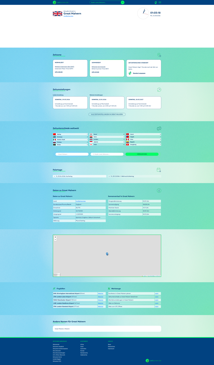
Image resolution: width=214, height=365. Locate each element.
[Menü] (160, 2)
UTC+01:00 (95, 72)
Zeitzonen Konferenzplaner (60, 348)
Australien (83, 348)
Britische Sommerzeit (98, 67)
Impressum (111, 348)
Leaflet (144, 276)
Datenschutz (111, 346)
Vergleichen (142, 154)
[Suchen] (122, 2)
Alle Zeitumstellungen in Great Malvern (107, 114)
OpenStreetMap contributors (154, 276)
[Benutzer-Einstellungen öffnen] (155, 2)
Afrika (82, 344)
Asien (82, 346)
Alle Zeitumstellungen (59, 352)
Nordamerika (84, 352)
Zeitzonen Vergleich (58, 346)
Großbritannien (68, 16)
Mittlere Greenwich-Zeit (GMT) (64, 66)
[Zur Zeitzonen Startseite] (60, 2)
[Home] (153, 360)
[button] (107, 254)
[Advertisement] (107, 35)
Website (100, 293)
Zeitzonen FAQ (57, 361)
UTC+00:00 (59, 72)
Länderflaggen (57, 359)
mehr (156, 293)
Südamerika (83, 355)
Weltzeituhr (56, 344)
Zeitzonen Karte (57, 357)
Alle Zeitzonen (57, 350)
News (109, 344)
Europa (82, 350)
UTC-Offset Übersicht (59, 355)
